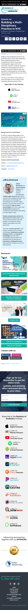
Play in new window (11, 53)
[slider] (24, 4)
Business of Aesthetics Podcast (12, 363)
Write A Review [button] (16, 358)
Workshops (14, 592)
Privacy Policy (14, 600)
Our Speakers (14, 591)
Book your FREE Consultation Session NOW (14, 274)
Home (14, 587)
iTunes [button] (5, 358)
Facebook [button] (6, 355)
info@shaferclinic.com (11, 166)
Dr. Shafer (14, 157)
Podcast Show (14, 589)
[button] (6, 38)
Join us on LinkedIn (14, 345)
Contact (14, 596)
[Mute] (21, 4)
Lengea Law (14, 320)
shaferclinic (11, 169)
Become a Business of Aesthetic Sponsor (14, 298)
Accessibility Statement (14, 598)
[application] (14, 4)
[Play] (3, 4)
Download (19, 53)
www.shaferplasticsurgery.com (15, 163)
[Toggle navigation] (25, 10)
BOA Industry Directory (14, 594)
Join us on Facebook (14, 341)
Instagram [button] (17, 355)
